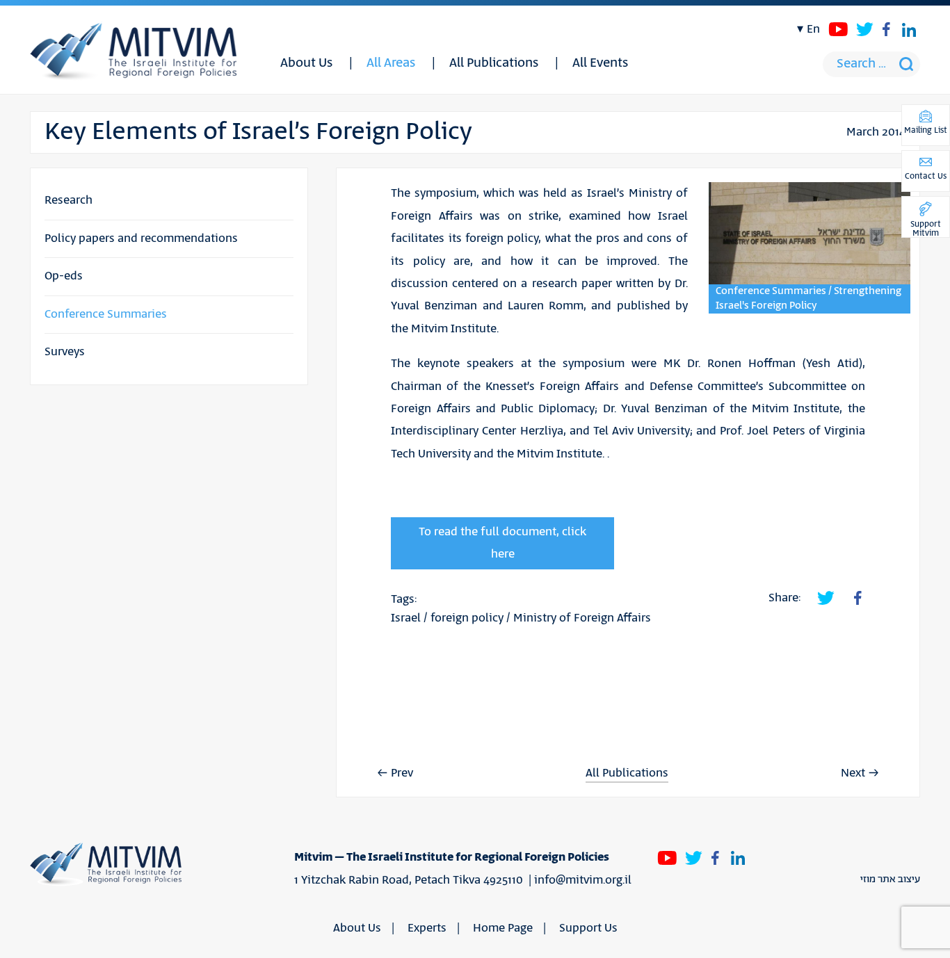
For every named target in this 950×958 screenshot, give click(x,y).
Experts (427, 928)
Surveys (65, 351)
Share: (784, 598)
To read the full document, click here (502, 542)
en (813, 29)
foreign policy (467, 618)
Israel (406, 618)
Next (853, 773)
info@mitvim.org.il (582, 880)
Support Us (588, 928)
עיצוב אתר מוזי (890, 879)
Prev (402, 773)
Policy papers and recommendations (141, 238)
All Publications (493, 63)
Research (68, 200)
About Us (306, 63)
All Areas (391, 63)
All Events (600, 63)
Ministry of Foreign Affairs (582, 618)
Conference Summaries (106, 314)
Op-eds (64, 276)
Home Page (503, 928)
